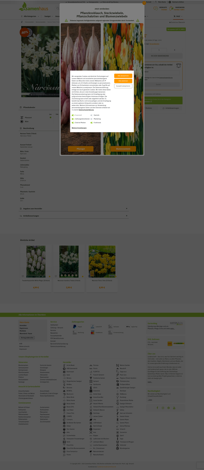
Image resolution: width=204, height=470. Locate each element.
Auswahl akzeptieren (123, 86)
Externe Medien (80, 122)
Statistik (96, 115)
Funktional (97, 122)
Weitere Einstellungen (79, 128)
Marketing (97, 119)
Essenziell (78, 115)
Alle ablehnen (123, 81)
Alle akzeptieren (123, 76)
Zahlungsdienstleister (82, 119)
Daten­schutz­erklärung (86, 110)
